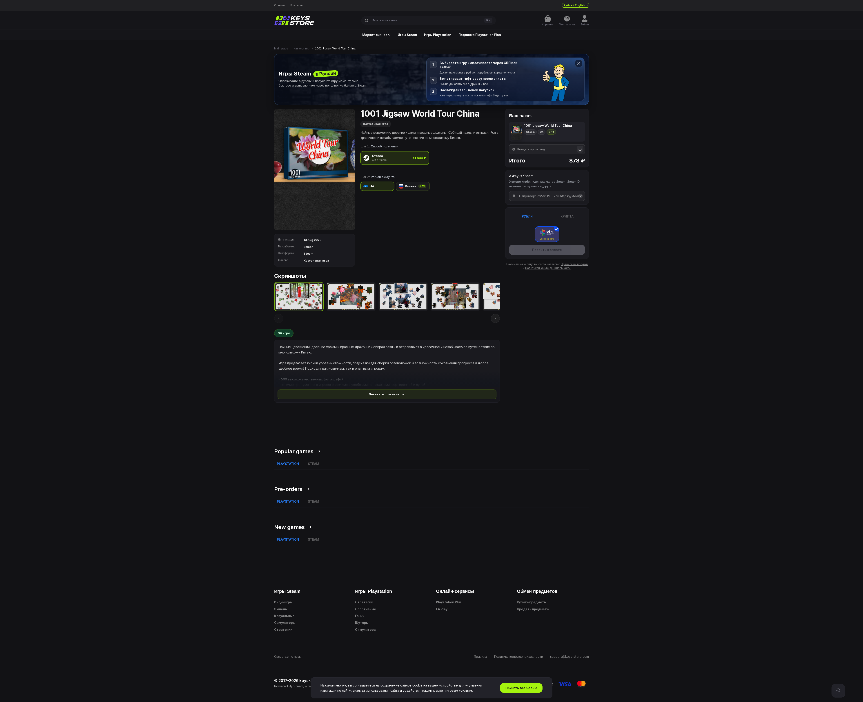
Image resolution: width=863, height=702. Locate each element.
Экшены (280, 609)
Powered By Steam (288, 686)
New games (289, 527)
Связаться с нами (288, 656)
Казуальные (284, 616)
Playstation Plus (449, 602)
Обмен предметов (537, 591)
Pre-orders (288, 489)
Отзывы (279, 5)
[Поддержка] (838, 691)
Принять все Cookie (521, 688)
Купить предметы (532, 602)
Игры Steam (407, 34)
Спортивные (365, 609)
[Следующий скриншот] (495, 318)
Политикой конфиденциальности (548, 268)
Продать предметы (533, 609)
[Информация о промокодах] (580, 149)
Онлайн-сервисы (455, 591)
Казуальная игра (375, 124)
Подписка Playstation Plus (479, 34)
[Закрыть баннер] (578, 63)
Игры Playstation (437, 34)
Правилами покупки (574, 264)
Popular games (294, 451)
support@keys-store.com (569, 656)
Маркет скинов (374, 34)
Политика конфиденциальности (518, 656)
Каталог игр (301, 48)
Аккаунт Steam (521, 176)
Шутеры (362, 622)
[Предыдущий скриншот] (278, 318)
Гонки (360, 616)
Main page (281, 48)
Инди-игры (283, 602)
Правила (480, 656)
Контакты (296, 5)
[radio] (394, 157)
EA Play (441, 609)
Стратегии (283, 629)
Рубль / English (574, 5)
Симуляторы (284, 622)
